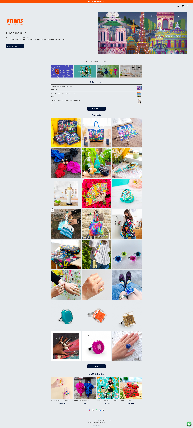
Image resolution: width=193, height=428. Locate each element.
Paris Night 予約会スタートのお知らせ (97, 61)
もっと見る (96, 366)
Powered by (95, 425)
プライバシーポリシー (86, 420)
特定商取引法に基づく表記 (99, 420)
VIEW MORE (62, 403)
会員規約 (109, 420)
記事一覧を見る (96, 109)
